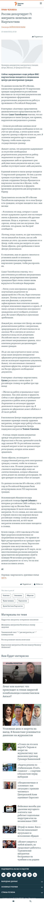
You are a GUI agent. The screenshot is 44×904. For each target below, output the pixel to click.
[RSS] (35, 875)
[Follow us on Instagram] (9, 875)
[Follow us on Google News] (29, 875)
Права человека (9, 10)
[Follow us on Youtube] (3, 875)
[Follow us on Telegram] (19, 875)
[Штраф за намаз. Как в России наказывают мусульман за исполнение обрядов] (9, 829)
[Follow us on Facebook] (14, 875)
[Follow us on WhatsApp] (24, 875)
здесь (3, 578)
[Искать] (30, 901)
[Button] (37, 36)
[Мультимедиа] (13, 901)
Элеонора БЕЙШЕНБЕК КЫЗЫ (13, 27)
